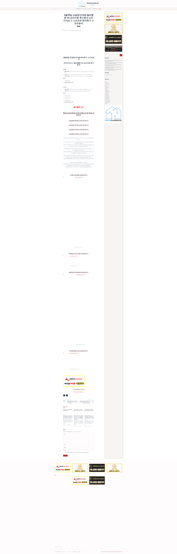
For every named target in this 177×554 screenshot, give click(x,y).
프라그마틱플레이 (107, 100)
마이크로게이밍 (107, 84)
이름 (64, 444)
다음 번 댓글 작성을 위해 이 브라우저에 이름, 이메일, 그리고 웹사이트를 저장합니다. (77, 452)
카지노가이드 (89, 8)
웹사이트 (65, 450)
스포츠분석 (99, 8)
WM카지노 (106, 82)
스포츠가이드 (84, 8)
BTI (105, 81)
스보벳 (106, 89)
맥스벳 (106, 85)
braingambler (93, 3)
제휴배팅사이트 (79, 8)
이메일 (65, 447)
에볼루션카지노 (107, 95)
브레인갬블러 (107, 86)
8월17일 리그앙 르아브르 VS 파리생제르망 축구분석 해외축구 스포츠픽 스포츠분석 (67, 417)
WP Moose (120, 551)
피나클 (106, 103)
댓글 (64, 434)
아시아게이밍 (107, 94)
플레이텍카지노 (107, 102)
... (76, 424)
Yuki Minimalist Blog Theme (111, 551)
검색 (105, 53)
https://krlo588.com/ (80, 391)
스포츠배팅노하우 (95, 8)
